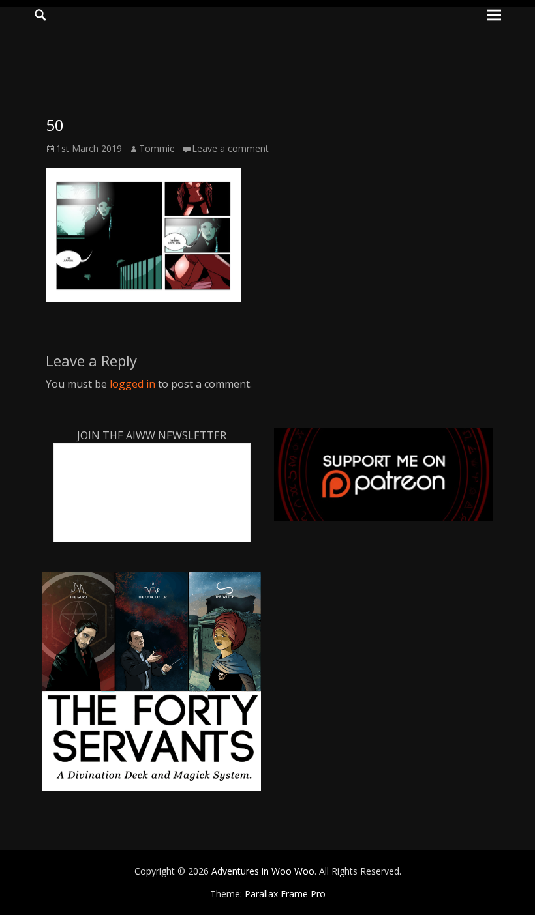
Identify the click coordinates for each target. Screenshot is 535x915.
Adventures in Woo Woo (262, 871)
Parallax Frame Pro (285, 894)
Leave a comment (230, 148)
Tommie (157, 148)
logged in (132, 384)
